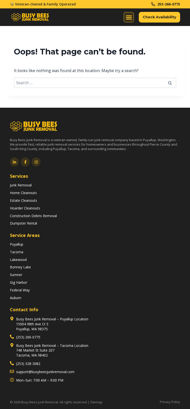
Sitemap (96, 402)
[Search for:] (95, 82)
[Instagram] (36, 161)
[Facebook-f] (25, 161)
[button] (129, 17)
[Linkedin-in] (14, 161)
